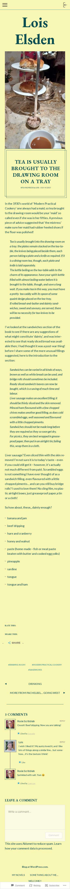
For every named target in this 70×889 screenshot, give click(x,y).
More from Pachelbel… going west (35, 692)
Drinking (35, 683)
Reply (62, 721)
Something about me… (44, 875)
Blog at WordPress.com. (35, 866)
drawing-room (17, 664)
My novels (18, 875)
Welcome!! (35, 881)
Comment (54, 835)
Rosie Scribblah (26, 721)
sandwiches (35, 670)
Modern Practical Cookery (47, 664)
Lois (37, 188)
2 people (31, 733)
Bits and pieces (27, 188)
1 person (31, 783)
